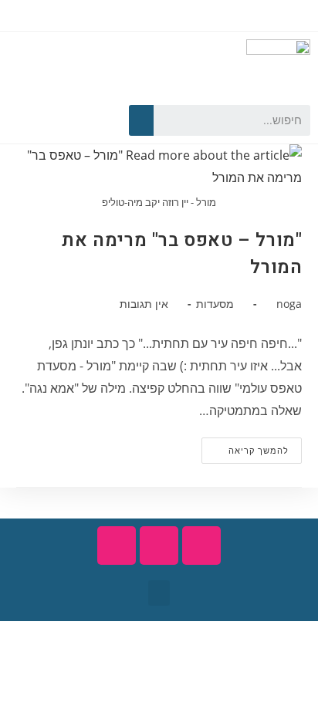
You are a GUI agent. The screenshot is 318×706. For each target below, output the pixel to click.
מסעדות (215, 303)
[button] (159, 593)
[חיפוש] (141, 120)
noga (289, 303)
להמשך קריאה (245, 446)
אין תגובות (144, 303)
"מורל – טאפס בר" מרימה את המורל (182, 254)
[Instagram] (33, 120)
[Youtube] (60, 120)
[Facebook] (87, 120)
